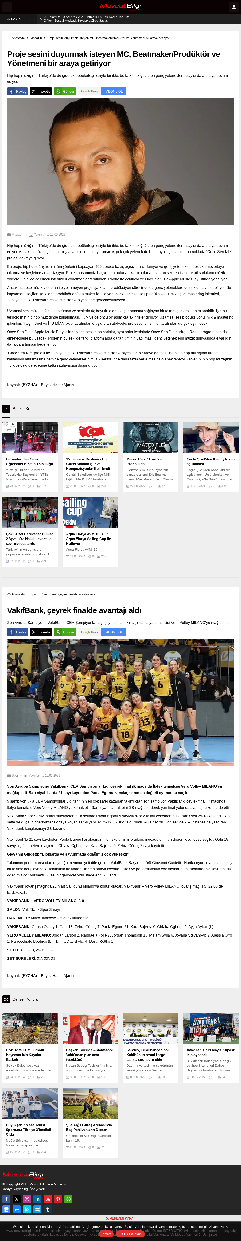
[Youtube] (48, 1199)
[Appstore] (17, 1209)
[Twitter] (17, 1199)
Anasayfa (18, 38)
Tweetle (44, 91)
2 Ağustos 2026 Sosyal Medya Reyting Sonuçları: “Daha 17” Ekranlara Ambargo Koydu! (85, 18)
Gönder (68, 91)
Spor (33, 594)
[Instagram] (27, 1199)
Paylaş (21, 91)
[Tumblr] (48, 1209)
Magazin (36, 38)
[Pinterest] (58, 1199)
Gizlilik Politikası (130, 1234)
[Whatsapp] (68, 1199)
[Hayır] (235, 1231)
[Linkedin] (37, 1199)
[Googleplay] (27, 1209)
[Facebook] (6, 1199)
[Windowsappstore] (37, 1209)
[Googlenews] (6, 1209)
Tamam (106, 1234)
